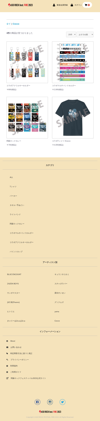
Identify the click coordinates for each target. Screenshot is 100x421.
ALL (11, 177)
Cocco (16, 24)
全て (9, 24)
